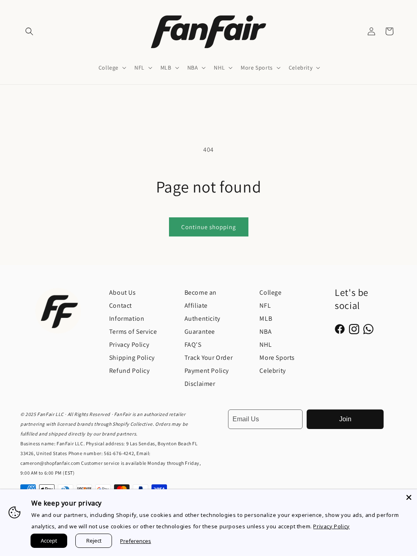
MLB (265, 318)
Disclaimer (199, 383)
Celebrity (272, 370)
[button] (29, 31)
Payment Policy (206, 370)
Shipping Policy (132, 357)
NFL (265, 305)
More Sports (277, 357)
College (270, 292)
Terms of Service (133, 331)
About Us (122, 292)
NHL (265, 344)
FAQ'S (193, 344)
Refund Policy (129, 370)
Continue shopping (208, 227)
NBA (265, 331)
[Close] (409, 497)
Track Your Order (208, 357)
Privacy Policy (129, 344)
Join (345, 419)
